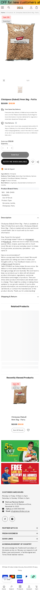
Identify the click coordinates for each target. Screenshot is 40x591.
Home (3, 12)
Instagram (30, 239)
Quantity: (4, 144)
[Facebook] (5, 519)
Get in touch (7, 264)
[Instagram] (12, 519)
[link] (20, 363)
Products (10, 12)
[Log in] (31, 7)
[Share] (37, 162)
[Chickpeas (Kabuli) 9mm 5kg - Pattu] (20, 398)
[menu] (2, 7)
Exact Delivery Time (17, 178)
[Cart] (36, 7)
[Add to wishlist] (33, 162)
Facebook (7, 242)
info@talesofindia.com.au (20, 511)
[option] (20, 49)
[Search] (8, 7)
